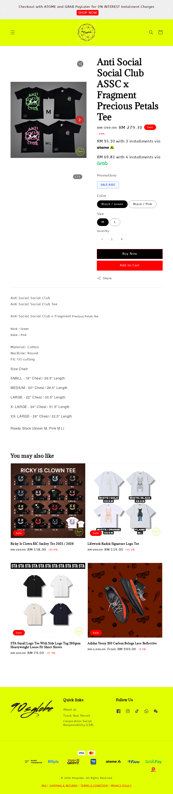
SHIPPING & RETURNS (64, 785)
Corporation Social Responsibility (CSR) (78, 723)
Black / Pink (142, 204)
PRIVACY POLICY (121, 785)
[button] (12, 32)
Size (100, 214)
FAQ (44, 785)
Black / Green (112, 204)
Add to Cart (130, 265)
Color (102, 196)
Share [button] (107, 278)
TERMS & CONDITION (94, 785)
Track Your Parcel (76, 715)
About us (70, 709)
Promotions (106, 175)
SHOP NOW (87, 13)
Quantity (103, 231)
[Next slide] (79, 120)
